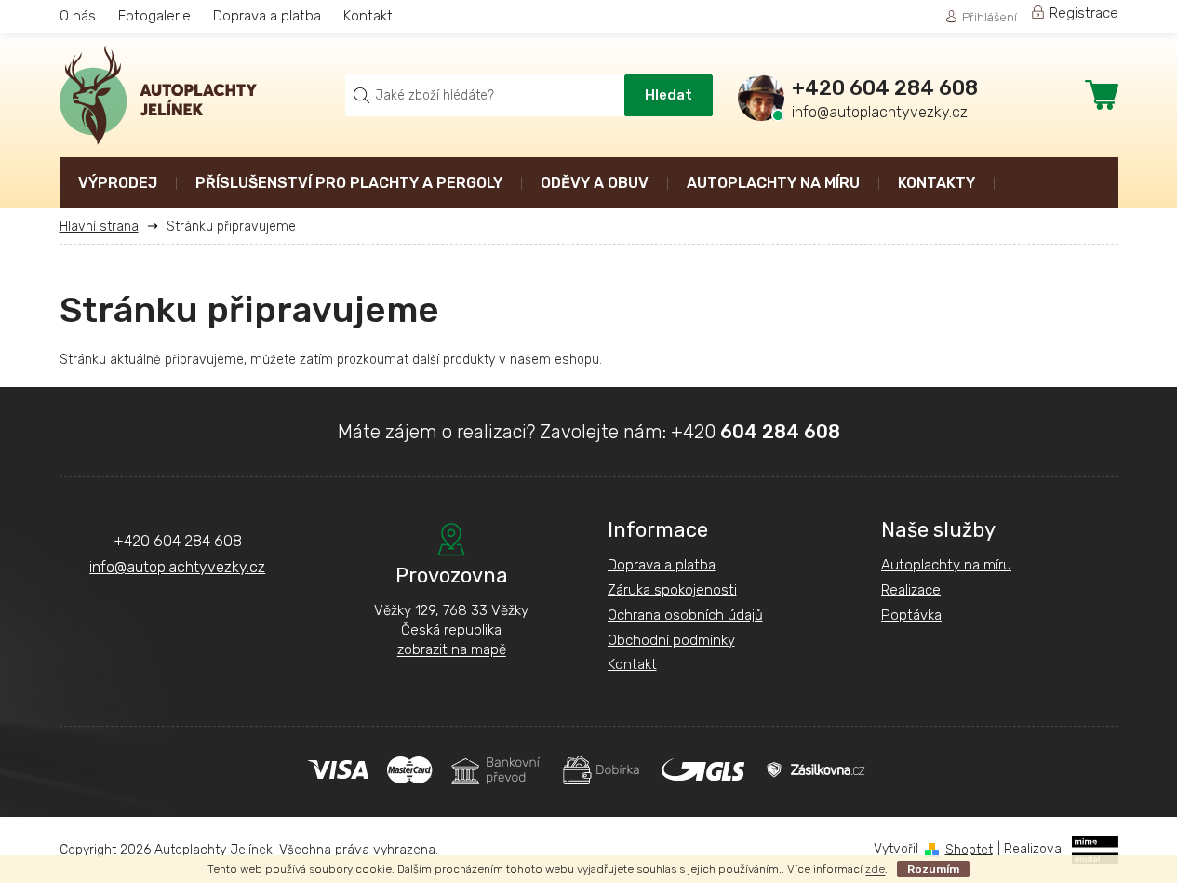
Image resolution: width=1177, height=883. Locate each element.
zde (875, 869)
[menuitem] (118, 184)
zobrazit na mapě (451, 649)
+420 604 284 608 (178, 541)
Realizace (911, 590)
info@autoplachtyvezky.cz (177, 567)
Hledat (668, 95)
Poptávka (911, 615)
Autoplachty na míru (946, 564)
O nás (78, 15)
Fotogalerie (154, 15)
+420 (755, 432)
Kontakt (368, 15)
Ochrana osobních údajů (685, 615)
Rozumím (933, 869)
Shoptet (969, 849)
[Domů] (106, 226)
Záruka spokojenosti (672, 590)
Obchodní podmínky (671, 640)
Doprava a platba (267, 15)
